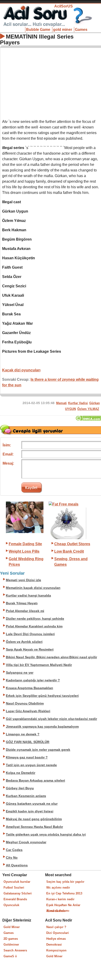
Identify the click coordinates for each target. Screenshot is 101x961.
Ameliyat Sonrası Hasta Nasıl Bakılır (34, 827)
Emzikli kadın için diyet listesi (29, 811)
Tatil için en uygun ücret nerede (31, 765)
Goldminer (11, 944)
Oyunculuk (11, 905)
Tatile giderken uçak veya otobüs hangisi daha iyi (46, 834)
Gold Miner (12, 927)
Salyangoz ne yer (19, 672)
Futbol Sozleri (14, 887)
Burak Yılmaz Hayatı (22, 603)
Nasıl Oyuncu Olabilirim (25, 703)
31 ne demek (55, 911)
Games (81, 30)
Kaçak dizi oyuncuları (21, 370)
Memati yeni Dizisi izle (23, 580)
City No (12, 857)
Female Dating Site (25, 544)
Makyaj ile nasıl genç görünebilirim (34, 819)
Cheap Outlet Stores (72, 544)
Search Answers (15, 950)
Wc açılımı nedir (58, 887)
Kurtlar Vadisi (78, 403)
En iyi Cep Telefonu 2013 (64, 893)
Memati (61, 403)
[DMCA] (88, 419)
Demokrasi (54, 944)
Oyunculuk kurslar (17, 881)
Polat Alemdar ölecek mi (25, 611)
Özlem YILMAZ (88, 409)
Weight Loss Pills (24, 551)
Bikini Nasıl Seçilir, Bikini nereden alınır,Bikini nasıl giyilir (51, 657)
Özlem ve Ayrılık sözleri (24, 642)
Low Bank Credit (69, 551)
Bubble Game (38, 30)
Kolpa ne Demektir (20, 773)
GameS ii (10, 956)
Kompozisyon (56, 950)
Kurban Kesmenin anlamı (26, 796)
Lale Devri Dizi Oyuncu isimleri (30, 634)
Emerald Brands (15, 899)
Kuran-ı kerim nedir (60, 899)
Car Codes (14, 850)
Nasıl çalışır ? (56, 927)
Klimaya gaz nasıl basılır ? (27, 757)
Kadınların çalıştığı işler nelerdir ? (33, 680)
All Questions (17, 865)
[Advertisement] (50, 82)
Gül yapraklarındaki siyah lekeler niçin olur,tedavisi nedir (51, 719)
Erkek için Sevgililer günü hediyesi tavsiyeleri (42, 696)
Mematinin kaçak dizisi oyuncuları (33, 588)
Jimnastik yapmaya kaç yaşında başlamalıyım (42, 726)
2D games (11, 938)
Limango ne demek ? (22, 734)
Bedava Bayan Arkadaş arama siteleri (35, 780)
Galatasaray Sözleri (18, 893)
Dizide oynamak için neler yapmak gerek (38, 749)
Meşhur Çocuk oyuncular (26, 842)
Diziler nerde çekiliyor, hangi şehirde (35, 618)
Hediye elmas (56, 938)
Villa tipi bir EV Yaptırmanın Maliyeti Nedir (39, 665)
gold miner (62, 30)
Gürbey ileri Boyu (20, 788)
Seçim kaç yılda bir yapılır (65, 881)
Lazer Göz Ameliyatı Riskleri (28, 711)
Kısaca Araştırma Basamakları (29, 688)
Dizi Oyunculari (57, 933)
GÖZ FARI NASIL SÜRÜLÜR (27, 742)
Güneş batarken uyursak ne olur (32, 803)
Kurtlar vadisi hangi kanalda (28, 595)
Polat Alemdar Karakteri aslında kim (34, 626)
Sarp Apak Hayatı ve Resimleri (30, 649)
